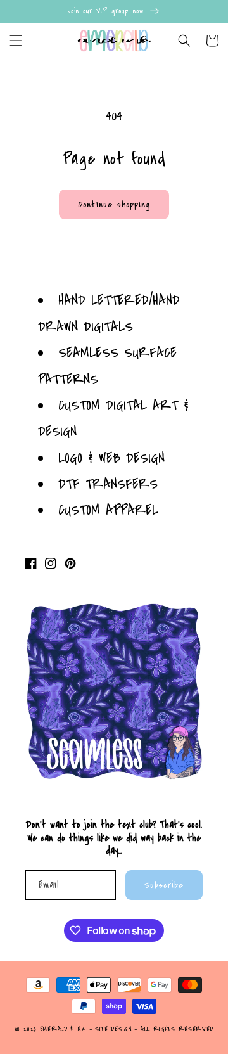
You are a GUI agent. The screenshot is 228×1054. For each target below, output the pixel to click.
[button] (16, 41)
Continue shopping (114, 204)
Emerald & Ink (63, 1029)
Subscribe (164, 885)
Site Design (113, 1029)
